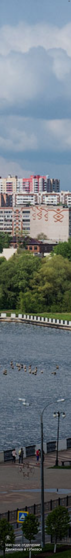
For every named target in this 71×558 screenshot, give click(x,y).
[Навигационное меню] (69, 1)
